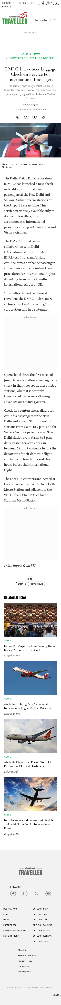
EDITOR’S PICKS (11, 936)
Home (24, 54)
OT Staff (32, 105)
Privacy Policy (25, 961)
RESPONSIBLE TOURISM (14, 930)
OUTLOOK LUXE (40, 919)
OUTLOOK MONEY (41, 930)
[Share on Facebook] (35, 116)
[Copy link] (43, 116)
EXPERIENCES (9, 925)
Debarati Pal (11, 772)
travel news (36, 583)
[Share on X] (26, 116)
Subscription (24, 971)
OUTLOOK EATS (40, 914)
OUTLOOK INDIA (40, 909)
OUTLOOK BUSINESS (42, 925)
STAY (5, 914)
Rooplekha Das (12, 655)
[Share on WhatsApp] (18, 116)
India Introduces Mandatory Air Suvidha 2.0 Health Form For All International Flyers (29, 824)
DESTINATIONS (10, 909)
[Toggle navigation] (54, 20)
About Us (22, 950)
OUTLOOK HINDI (40, 941)
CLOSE (57, 995)
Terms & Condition (27, 955)
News (36, 54)
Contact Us (23, 966)
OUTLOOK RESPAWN (42, 936)
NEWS (6, 919)
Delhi (21, 583)
